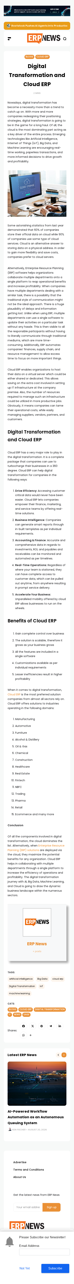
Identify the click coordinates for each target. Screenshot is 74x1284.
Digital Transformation (22, 986)
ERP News (37, 944)
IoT (41, 986)
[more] (30, 1035)
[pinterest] (41, 1026)
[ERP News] (37, 38)
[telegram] (50, 1026)
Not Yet (25, 1268)
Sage (26, 1014)
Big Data (42, 978)
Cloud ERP (42, 56)
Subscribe (55, 1268)
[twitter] (32, 1026)
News (17, 1014)
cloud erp (57, 978)
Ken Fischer (19, 1129)
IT (10, 1014)
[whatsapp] (23, 1035)
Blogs (29, 56)
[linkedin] (59, 1026)
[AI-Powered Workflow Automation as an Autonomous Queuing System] (37, 1084)
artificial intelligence (20, 978)
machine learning (19, 993)
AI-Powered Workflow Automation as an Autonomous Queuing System (36, 1117)
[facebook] (23, 1026)
